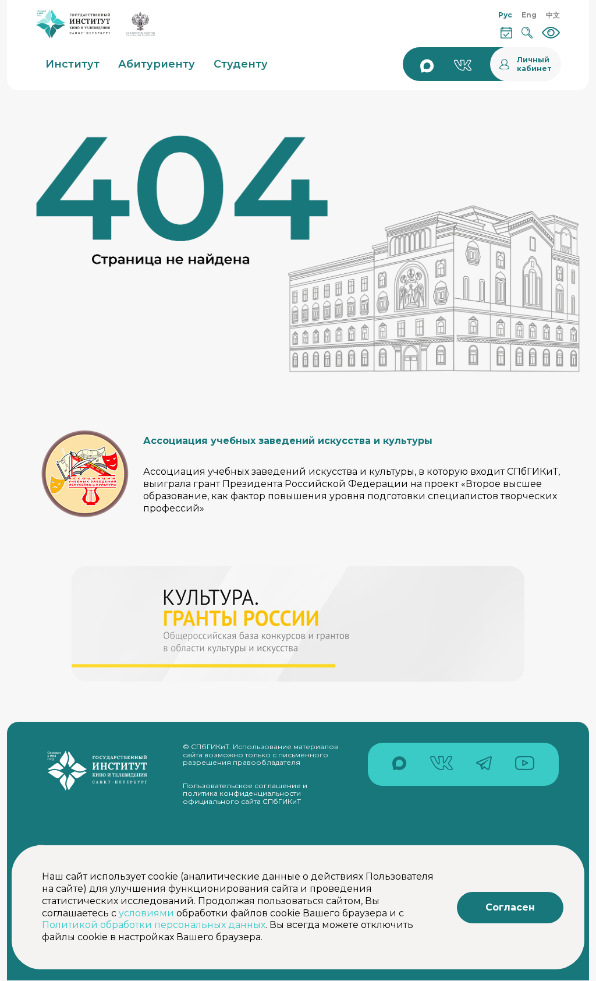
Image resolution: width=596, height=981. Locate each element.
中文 (553, 14)
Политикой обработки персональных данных (153, 924)
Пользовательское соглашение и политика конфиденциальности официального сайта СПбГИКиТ (245, 793)
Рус (505, 14)
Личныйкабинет (534, 64)
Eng (529, 14)
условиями (146, 913)
